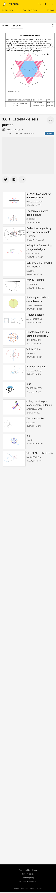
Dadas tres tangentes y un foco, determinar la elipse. (39, 232)
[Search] (39, 4)
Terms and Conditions (28, 870)
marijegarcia (34, 457)
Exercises (7, 10)
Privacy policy (28, 874)
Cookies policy (28, 878)
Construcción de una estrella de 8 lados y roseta (38, 336)
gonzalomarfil (35, 409)
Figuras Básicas (35, 314)
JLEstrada (32, 284)
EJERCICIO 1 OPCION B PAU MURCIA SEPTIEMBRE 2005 (39, 266)
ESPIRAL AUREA (35, 280)
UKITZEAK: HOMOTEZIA (40, 453)
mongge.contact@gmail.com (31, 888)
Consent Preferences (28, 881)
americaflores (34, 319)
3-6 (28, 435)
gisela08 (31, 422)
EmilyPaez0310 (15, 129)
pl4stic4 (31, 236)
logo (29, 384)
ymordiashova (34, 388)
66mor (30, 440)
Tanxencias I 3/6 (35, 418)
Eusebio (31, 271)
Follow (49, 133)
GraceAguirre (34, 340)
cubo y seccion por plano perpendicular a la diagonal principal (39, 405)
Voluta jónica (34, 349)
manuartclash (35, 371)
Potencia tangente (36, 366)
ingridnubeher (34, 305)
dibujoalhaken (35, 202)
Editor (50, 10)
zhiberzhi (32, 219)
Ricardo (31, 353)
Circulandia (33, 253)
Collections (30, 10)
